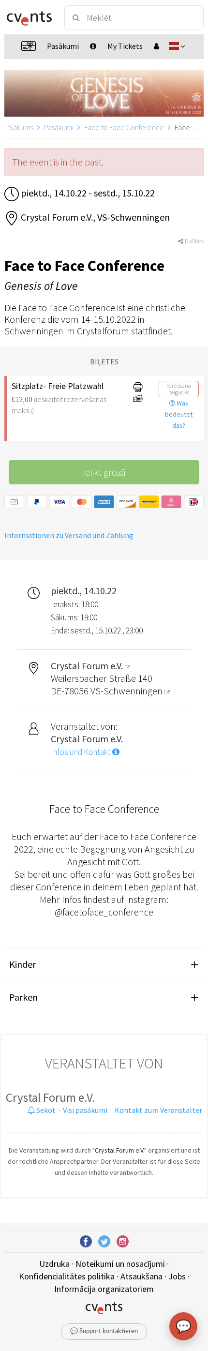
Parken (23, 997)
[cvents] (29, 17)
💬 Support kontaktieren (104, 1331)
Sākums (21, 127)
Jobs (177, 1276)
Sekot (45, 1110)
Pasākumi (59, 127)
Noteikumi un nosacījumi (120, 1263)
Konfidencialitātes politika (67, 1276)
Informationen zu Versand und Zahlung (69, 535)
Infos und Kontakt (81, 752)
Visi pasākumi (85, 1110)
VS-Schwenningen (127, 691)
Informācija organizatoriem (104, 1288)
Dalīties (193, 241)
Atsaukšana (141, 1276)
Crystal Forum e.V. (50, 1097)
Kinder (22, 964)
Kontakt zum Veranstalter (158, 1110)
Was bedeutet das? (179, 414)
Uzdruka (54, 1263)
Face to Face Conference (124, 127)
